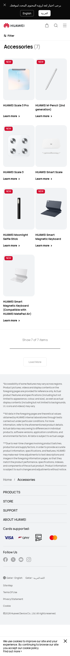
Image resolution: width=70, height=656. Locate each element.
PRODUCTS (11, 492)
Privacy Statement (13, 599)
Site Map (8, 585)
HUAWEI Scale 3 (13, 172)
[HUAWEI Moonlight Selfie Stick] (19, 208)
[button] (47, 25)
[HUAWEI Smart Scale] (51, 146)
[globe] (4, 577)
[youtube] (21, 560)
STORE (8, 501)
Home (7, 479)
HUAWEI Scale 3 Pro (16, 105)
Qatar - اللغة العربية (35, 578)
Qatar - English (14, 578)
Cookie (7, 605)
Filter (10, 35)
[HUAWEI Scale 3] (19, 146)
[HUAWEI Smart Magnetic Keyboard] (51, 208)
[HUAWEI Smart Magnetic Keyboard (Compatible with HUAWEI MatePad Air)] (19, 275)
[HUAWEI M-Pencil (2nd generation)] (51, 79)
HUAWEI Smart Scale (48, 172)
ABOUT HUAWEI (14, 520)
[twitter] (13, 560)
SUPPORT (10, 510)
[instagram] (28, 560)
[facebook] (5, 560)
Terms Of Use (10, 592)
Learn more (10, 116)
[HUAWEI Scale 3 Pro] (19, 79)
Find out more (11, 651)
